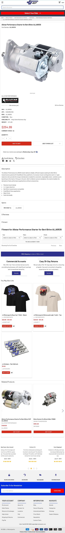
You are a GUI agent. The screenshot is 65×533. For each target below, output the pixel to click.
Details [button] (16, 273)
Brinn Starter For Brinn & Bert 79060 (44, 419)
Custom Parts (37, 520)
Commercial (21, 517)
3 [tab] (34, 468)
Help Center (5, 514)
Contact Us (21, 508)
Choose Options (7, 326)
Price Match (36, 514)
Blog (34, 505)
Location (20, 511)
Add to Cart (6, 372)
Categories (52, 508)
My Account (5, 505)
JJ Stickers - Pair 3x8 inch (10, 364)
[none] (32, 60)
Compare (14, 326)
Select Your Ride (31, 13)
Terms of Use (31, 531)
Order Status (5, 508)
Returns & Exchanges (8, 511)
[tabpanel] (32, 455)
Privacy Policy (23, 531)
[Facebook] (3, 160)
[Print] (10, 160)
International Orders (39, 511)
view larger (32, 93)
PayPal (4, 520)
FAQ (19, 514)
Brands (51, 505)
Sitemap (51, 511)
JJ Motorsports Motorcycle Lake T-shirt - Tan (48, 315)
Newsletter (36, 517)
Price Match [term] (21, 158)
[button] (48, 143)
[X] (13, 160)
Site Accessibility (40, 531)
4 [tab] (36, 468)
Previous (2, 410)
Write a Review (59, 105)
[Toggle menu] (2, 2)
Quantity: (5, 135)
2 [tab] (31, 468)
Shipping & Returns (7, 517)
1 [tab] (28, 468)
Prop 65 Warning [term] (8, 158)
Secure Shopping (38, 508)
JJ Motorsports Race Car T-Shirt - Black (14, 315)
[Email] (6, 160)
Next (62, 410)
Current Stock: (8, 131)
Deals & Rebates (53, 514)
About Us (20, 505)
